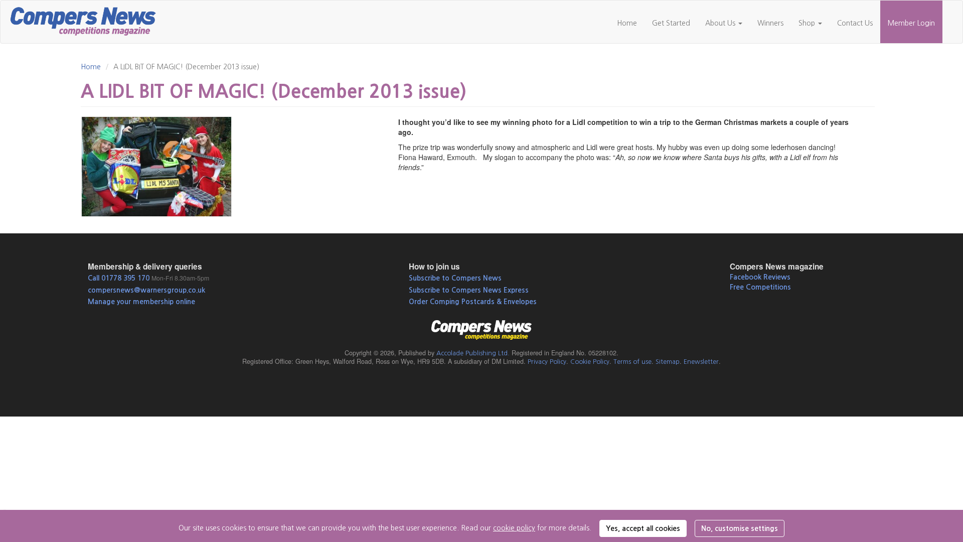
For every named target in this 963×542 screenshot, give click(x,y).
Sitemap (668, 361)
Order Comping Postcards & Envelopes (473, 301)
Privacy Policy (547, 361)
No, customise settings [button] (739, 528)
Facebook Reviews (760, 277)
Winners (770, 23)
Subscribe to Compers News (455, 278)
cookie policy (514, 527)
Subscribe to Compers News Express (469, 290)
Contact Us (855, 23)
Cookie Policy (589, 361)
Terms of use (632, 361)
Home (627, 23)
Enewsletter (701, 361)
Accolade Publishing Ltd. (473, 353)
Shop (807, 23)
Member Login (911, 23)
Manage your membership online (141, 301)
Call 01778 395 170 (118, 278)
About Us (721, 23)
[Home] (87, 20)
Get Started (671, 23)
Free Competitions (760, 287)
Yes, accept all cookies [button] (643, 528)
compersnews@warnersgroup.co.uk (146, 290)
